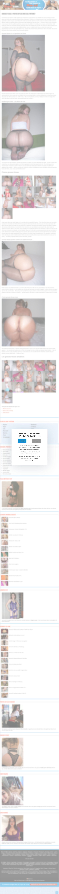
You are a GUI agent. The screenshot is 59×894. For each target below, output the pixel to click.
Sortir (37, 441)
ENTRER (23, 441)
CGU (33, 460)
